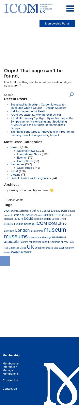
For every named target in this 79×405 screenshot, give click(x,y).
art (34, 210)
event (63, 219)
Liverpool (9, 230)
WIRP (28, 252)
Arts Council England (48, 210)
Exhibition (8, 224)
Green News (25, 161)
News (14, 147)
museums (16, 236)
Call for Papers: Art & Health (28, 111)
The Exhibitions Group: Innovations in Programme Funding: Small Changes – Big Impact (43, 133)
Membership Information (11, 365)
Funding (18, 224)
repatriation (35, 242)
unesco (49, 248)
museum (55, 229)
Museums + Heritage (40, 237)
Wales (7, 252)
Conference (52, 215)
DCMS (28, 218)
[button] (71, 94)
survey (64, 242)
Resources (17, 164)
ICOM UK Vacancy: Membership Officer (36, 114)
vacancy (69, 247)
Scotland (55, 242)
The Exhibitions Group (15, 248)
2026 (7, 210)
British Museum (23, 215)
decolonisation (42, 218)
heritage (29, 223)
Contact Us (10, 388)
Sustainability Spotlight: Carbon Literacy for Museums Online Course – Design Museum (38, 106)
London (22, 230)
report (45, 242)
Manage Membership (11, 372)
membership (37, 231)
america (14, 211)
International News (29, 154)
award (64, 211)
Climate (38, 215)
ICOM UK (55, 224)
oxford (24, 242)
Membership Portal (57, 23)
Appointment (25, 211)
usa (56, 247)
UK (30, 247)
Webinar (17, 252)
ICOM (14, 171)
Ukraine (15, 174)
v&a (61, 247)
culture (18, 218)
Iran (65, 224)
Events (21, 157)
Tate (71, 242)
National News (26, 150)
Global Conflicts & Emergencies (31, 178)
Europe (55, 218)
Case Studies (25, 167)
